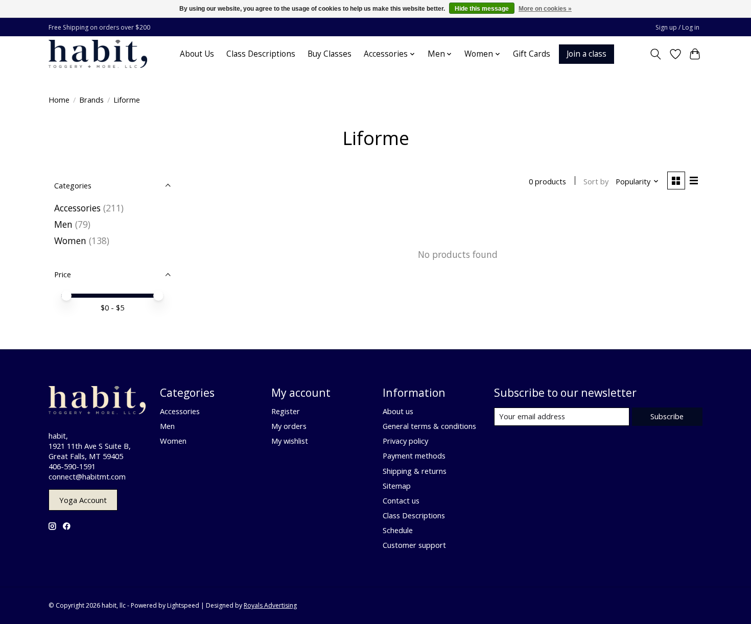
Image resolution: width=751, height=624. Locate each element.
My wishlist (289, 441)
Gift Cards (531, 54)
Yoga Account (83, 500)
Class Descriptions (260, 54)
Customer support (414, 545)
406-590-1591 (72, 466)
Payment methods (414, 455)
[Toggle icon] (655, 54)
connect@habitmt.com (87, 476)
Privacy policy (405, 441)
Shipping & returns (415, 471)
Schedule (398, 530)
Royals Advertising (270, 605)
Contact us (401, 500)
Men (63, 224)
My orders (289, 426)
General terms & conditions (429, 426)
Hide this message (482, 8)
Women (70, 240)
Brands (91, 99)
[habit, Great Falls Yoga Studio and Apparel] (98, 54)
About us (398, 411)
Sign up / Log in (677, 27)
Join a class (586, 54)
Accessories (77, 208)
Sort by (595, 181)
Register (285, 411)
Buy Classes (329, 54)
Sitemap (397, 486)
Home (59, 99)
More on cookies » (545, 8)
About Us (197, 54)
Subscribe (667, 416)
